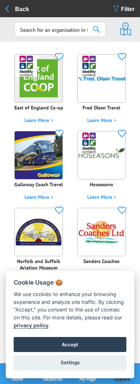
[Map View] (125, 26)
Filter (128, 9)
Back (22, 9)
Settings (70, 362)
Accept (70, 344)
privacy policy (31, 325)
